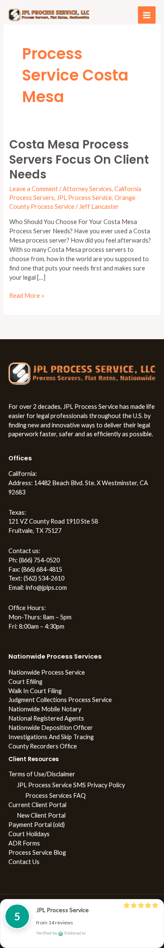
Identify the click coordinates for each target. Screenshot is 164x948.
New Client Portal (41, 815)
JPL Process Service (84, 197)
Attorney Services (87, 188)
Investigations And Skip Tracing (51, 736)
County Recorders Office (42, 746)
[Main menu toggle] (147, 15)
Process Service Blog (37, 852)
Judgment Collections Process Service (60, 699)
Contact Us (24, 861)
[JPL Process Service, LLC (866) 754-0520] (48, 15)
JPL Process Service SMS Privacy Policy (71, 785)
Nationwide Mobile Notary (44, 709)
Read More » (26, 295)
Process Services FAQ (55, 795)
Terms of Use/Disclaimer (41, 774)
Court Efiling (25, 681)
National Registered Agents (46, 718)
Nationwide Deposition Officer (50, 727)
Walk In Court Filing (35, 690)
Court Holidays (29, 833)
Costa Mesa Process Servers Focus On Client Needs (79, 159)
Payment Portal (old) (36, 824)
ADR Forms (24, 843)
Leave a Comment (33, 188)
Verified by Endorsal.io (60, 932)
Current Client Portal (37, 804)
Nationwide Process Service (46, 672)
